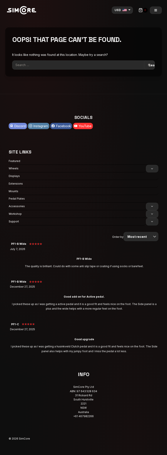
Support (14, 221)
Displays (14, 176)
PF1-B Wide (18, 243)
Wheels (13, 168)
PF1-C (15, 324)
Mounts (13, 191)
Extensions (16, 183)
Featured (14, 161)
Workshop (15, 213)
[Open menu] (156, 10)
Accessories (17, 206)
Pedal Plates (17, 198)
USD (118, 10)
